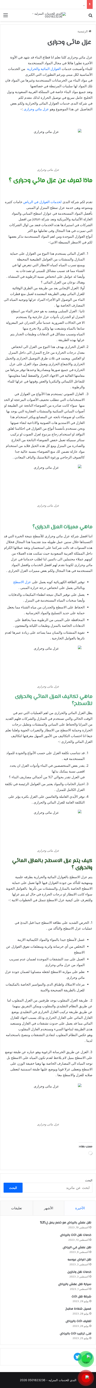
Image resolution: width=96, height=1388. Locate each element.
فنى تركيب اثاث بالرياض (75, 1333)
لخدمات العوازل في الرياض (43, 202)
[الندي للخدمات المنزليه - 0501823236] (48, 15)
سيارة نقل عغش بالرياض (74, 1284)
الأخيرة (80, 1208)
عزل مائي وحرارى (36, 109)
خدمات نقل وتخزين (79, 1272)
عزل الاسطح (22, 582)
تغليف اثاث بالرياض (78, 1321)
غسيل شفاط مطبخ (78, 1308)
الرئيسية (83, 31)
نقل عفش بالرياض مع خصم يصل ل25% (65, 1222)
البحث (88, 1180)
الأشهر (48, 1208)
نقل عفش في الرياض (77, 1247)
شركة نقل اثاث (81, 1296)
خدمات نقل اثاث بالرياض (75, 1235)
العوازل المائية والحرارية (44, 69)
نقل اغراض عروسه (73, 4)
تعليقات (16, 1208)
